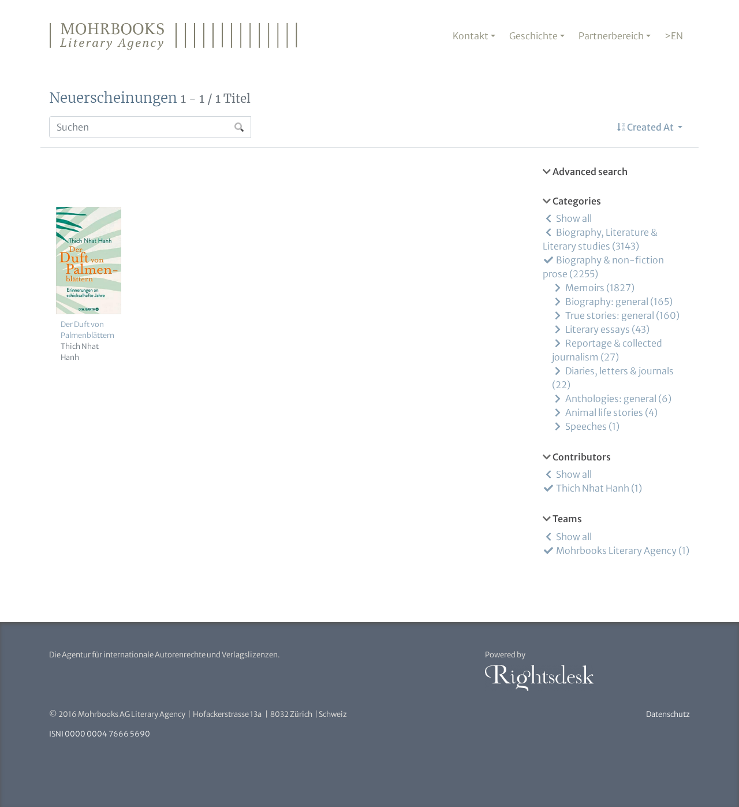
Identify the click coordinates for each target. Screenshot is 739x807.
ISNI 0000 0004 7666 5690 (99, 734)
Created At (650, 127)
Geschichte (533, 36)
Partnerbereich (611, 36)
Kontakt (470, 36)
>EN (674, 36)
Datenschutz (668, 714)
